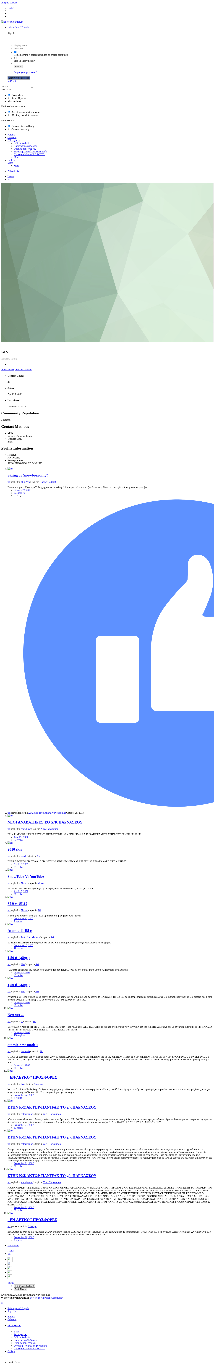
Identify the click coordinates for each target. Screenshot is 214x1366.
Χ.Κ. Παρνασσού (49, 829)
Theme (11, 1282)
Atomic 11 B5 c (20, 931)
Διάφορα (38, 1084)
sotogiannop (27, 1114)
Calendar (12, 137)
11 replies (18, 948)
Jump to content (9, 2)
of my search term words (25, 112)
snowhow (26, 829)
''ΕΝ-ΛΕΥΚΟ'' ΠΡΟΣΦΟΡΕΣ (32, 1077)
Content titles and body (22, 126)
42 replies (18, 975)
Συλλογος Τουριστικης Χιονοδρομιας (47, 812)
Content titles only (20, 129)
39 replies (18, 867)
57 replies (18, 1127)
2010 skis (15, 849)
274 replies (19, 493)
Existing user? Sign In (19, 27)
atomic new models (23, 1045)
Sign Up (12, 80)
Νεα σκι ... (16, 1015)
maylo (24, 856)
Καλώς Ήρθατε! (48, 482)
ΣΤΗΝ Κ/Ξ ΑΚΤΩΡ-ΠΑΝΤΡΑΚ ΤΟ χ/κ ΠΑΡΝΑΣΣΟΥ (52, 1107)
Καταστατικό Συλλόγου (25, 146)
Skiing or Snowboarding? (28, 475)
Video (41, 883)
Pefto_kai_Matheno (30, 937)
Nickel (24, 883)
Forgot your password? (25, 72)
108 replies (19, 1035)
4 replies (18, 1097)
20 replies (18, 1068)
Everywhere (17, 95)
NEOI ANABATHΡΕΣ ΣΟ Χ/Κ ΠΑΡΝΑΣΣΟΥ (45, 822)
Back (16, 1331)
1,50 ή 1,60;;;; (19, 958)
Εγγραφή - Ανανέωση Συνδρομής (30, 151)
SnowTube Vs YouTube (26, 876)
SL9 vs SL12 (17, 904)
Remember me (21, 54)
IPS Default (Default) (24, 1286)
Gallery (11, 160)
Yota (23, 964)
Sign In (18, 67)
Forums (11, 134)
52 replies (18, 840)
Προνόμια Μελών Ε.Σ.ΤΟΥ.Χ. (29, 154)
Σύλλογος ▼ (14, 140)
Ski (38, 856)
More (16, 157)
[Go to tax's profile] (10, 468)
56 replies (18, 894)
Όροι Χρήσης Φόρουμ (25, 148)
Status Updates (18, 98)
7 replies (18, 921)
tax (9, 482)
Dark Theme (20, 1289)
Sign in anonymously (24, 60)
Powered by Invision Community (46, 1297)
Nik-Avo (25, 482)
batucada (25, 1051)
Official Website (22, 143)
